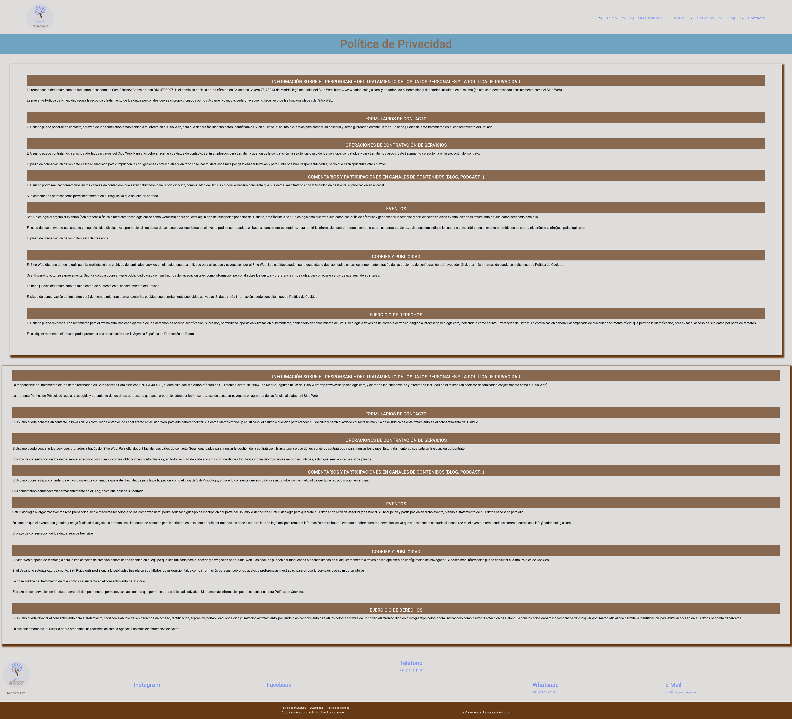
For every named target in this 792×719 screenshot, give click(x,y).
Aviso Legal (316, 707)
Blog (731, 17)
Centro (678, 17)
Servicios (705, 17)
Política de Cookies (338, 707)
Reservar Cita (16, 693)
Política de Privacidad (294, 707)
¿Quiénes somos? (646, 17)
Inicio (612, 17)
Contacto (756, 17)
